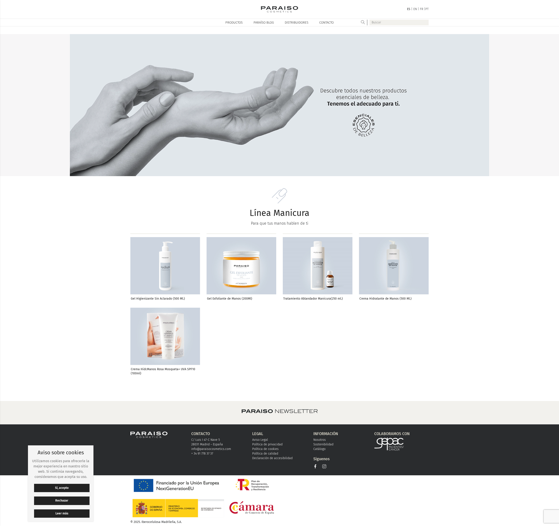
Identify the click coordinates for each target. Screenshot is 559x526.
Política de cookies (265, 449)
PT (427, 9)
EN (415, 9)
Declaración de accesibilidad (272, 458)
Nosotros (319, 440)
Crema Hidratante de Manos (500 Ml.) (385, 298)
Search (363, 22)
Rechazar (61, 500)
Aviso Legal (260, 440)
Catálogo (319, 449)
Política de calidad (265, 453)
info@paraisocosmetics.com (211, 449)
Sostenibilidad (323, 444)
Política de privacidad (267, 444)
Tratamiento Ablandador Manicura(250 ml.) (313, 298)
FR (421, 9)
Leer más (61, 513)
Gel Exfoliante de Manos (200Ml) (229, 298)
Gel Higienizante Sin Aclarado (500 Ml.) (158, 298)
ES (408, 9)
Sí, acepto (62, 488)
